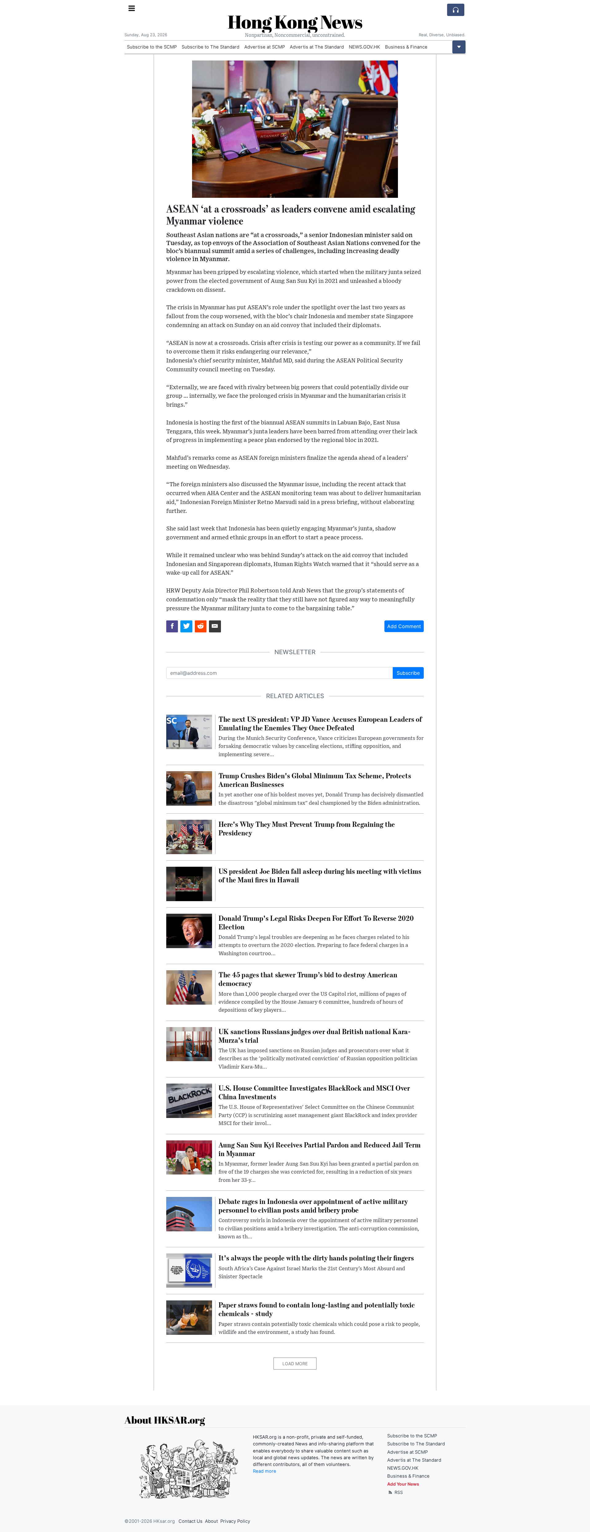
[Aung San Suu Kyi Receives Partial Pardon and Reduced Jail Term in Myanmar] (189, 1157)
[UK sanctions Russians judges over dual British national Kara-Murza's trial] (189, 1044)
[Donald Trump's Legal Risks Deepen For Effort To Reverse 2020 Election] (189, 930)
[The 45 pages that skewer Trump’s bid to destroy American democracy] (189, 987)
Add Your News (403, 1484)
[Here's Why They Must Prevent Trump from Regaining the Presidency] (189, 837)
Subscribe (408, 673)
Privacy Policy (235, 1521)
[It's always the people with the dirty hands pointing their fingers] (189, 1270)
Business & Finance (406, 47)
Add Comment (404, 626)
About (211, 1521)
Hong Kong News (295, 21)
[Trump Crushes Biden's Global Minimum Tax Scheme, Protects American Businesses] (189, 788)
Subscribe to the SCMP (152, 47)
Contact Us (191, 1521)
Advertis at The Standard (317, 47)
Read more (264, 1471)
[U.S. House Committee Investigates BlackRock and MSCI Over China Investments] (189, 1100)
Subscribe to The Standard (210, 47)
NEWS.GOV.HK (364, 47)
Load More (295, 1363)
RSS (398, 1492)
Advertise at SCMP (264, 47)
